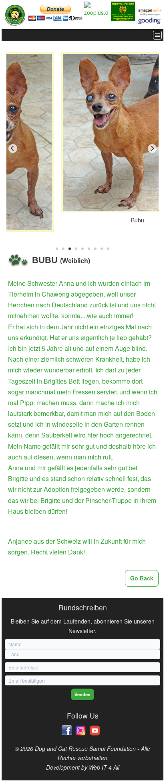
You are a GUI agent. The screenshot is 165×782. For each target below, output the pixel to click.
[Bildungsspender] (123, 11)
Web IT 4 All (104, 767)
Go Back (141, 578)
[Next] (152, 148)
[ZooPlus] (96, 10)
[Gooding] (150, 21)
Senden (82, 694)
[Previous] (12, 148)
